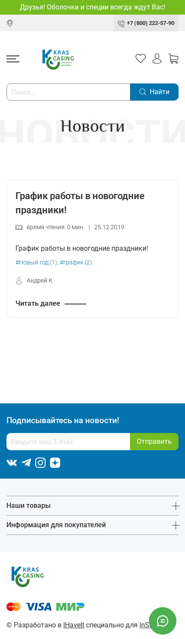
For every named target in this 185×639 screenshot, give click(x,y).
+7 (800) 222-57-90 (150, 23)
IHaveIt (73, 625)
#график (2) (76, 262)
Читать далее (37, 303)
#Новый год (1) (36, 262)
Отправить (154, 441)
